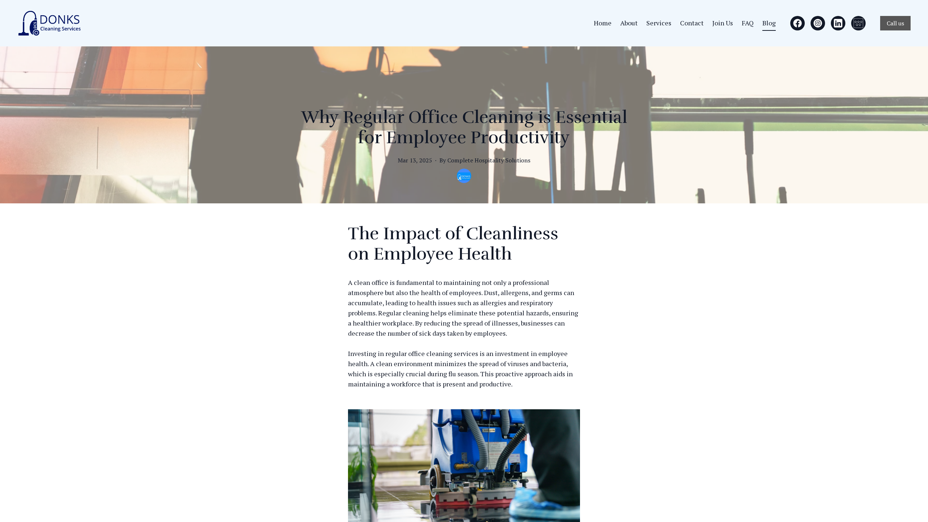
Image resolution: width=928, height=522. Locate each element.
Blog (769, 22)
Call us (895, 23)
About (629, 22)
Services (658, 22)
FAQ (748, 22)
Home (603, 22)
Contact (692, 22)
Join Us (722, 22)
